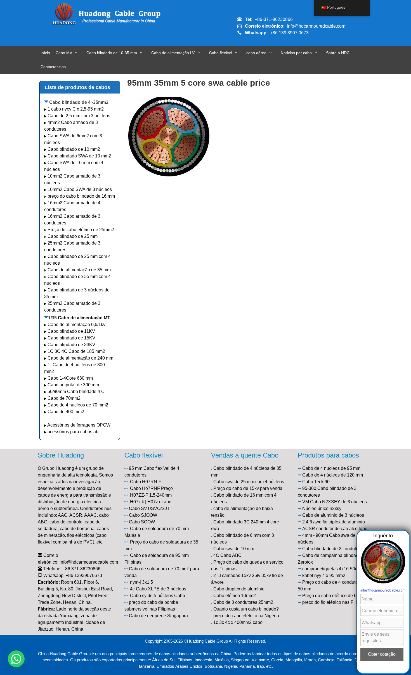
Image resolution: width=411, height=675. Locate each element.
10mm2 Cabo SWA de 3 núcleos (80, 189)
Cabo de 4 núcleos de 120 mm (332, 475)
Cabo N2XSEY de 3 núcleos (338, 501)
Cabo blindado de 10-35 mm (111, 53)
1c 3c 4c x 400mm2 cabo (238, 622)
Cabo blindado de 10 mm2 (74, 149)
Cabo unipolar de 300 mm (73, 384)
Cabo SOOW (142, 522)
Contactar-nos (53, 66)
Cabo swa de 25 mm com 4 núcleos (248, 481)
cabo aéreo (256, 53)
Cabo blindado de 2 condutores (333, 548)
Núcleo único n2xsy (321, 508)
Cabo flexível (220, 53)
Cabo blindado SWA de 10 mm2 (79, 156)
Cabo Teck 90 (316, 481)
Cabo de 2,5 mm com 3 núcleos (79, 115)
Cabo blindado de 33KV (71, 344)
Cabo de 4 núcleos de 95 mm (331, 468)
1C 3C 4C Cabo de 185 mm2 (76, 351)
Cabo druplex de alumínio (238, 589)
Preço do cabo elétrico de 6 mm (333, 595)
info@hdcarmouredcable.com (316, 26)
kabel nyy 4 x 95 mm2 (323, 575)
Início (45, 53)
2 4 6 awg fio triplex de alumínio (333, 522)
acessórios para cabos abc (74, 431)
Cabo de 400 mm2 (66, 411)
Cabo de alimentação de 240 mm (80, 358)
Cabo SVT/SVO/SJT (149, 508)
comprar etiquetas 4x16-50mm (332, 568)
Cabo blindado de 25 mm (73, 236)
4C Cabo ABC (227, 555)
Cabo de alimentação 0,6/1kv (76, 324)
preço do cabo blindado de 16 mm (81, 196)
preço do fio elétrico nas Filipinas (335, 602)
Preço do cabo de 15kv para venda (247, 488)
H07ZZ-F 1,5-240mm (151, 495)
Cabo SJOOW (143, 515)
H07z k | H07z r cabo (150, 501)
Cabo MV (64, 53)
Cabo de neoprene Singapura (158, 615)
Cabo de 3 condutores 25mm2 (243, 602)
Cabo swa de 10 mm (233, 548)
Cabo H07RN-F (145, 481)
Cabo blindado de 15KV (71, 338)
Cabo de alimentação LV (173, 53)
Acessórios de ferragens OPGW (78, 425)
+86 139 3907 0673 (289, 32)
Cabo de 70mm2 (64, 398)
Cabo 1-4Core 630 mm (71, 378)
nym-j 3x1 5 (141, 582)
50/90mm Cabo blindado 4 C (76, 391)
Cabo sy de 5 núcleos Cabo (157, 595)
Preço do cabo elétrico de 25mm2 (81, 229)
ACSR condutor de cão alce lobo (334, 528)
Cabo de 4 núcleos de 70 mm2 (78, 405)
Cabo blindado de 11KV (71, 331)
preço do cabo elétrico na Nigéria (246, 615)
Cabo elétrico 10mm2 (234, 595)
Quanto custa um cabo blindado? (246, 609)
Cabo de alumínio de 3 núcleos (333, 515)
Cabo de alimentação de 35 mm (79, 269)
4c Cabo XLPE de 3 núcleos (158, 589)
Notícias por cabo (296, 53)
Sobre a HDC (337, 53)
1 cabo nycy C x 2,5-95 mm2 (76, 109)
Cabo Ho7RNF (145, 488)
